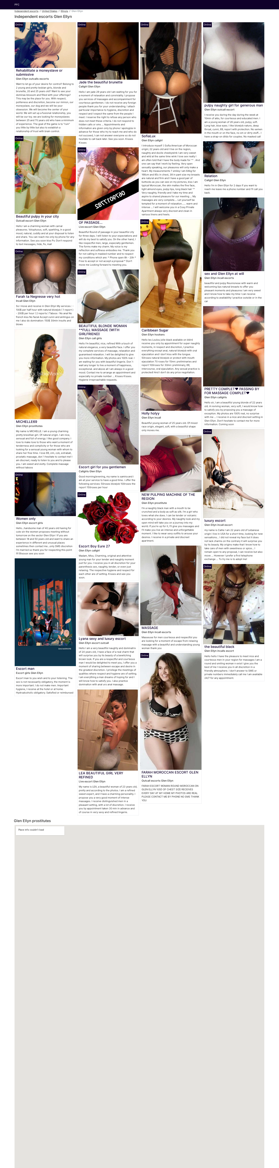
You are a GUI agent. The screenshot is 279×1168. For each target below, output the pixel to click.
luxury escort (215, 521)
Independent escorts (26, 11)
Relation (210, 176)
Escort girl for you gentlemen (102, 467)
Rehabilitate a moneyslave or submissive (39, 72)
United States (49, 11)
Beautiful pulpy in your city (37, 216)
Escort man (25, 669)
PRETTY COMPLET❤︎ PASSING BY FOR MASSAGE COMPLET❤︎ (231, 391)
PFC (17, 4)
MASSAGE (150, 628)
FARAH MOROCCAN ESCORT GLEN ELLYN (170, 774)
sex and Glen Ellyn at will (224, 274)
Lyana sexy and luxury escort (102, 639)
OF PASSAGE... (91, 222)
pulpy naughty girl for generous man (233, 105)
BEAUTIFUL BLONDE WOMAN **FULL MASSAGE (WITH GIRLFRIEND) (103, 330)
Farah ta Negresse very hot (38, 296)
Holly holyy (151, 413)
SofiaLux (148, 136)
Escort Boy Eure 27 (94, 546)
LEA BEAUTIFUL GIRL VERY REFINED (101, 775)
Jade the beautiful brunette (101, 82)
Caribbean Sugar (155, 330)
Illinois (64, 11)
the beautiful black (219, 647)
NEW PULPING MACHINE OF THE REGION (168, 497)
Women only (26, 519)
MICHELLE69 (26, 422)
